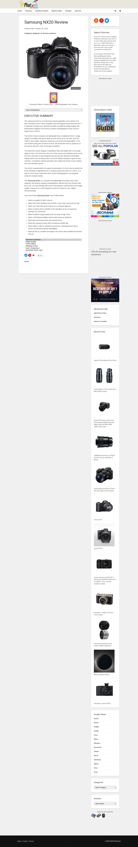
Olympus (97, 743)
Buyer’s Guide (57, 11)
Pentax (96, 751)
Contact (25, 841)
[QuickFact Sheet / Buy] (53, 250)
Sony (96, 768)
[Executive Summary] (53, 240)
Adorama (97, 317)
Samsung (97, 759)
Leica (96, 735)
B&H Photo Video (100, 313)
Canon (96, 718)
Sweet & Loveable (100, 321)
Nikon (96, 739)
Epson (96, 722)
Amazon (98, 43)
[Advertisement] (86, 4)
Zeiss (96, 772)
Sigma (96, 764)
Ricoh (96, 755)
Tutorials (68, 11)
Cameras (28, 11)
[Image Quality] (53, 242)
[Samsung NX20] (53, 63)
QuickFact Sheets (41, 11)
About (19, 841)
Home (19, 11)
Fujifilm (96, 727)
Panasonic (97, 747)
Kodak (96, 731)
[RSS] (96, 20)
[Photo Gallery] (53, 244)
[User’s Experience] (53, 248)
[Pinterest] (101, 20)
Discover (78, 11)
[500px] (107, 20)
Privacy (31, 841)
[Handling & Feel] (53, 246)
